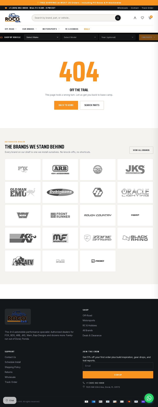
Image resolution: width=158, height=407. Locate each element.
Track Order (147, 8)
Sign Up (118, 374)
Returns (8, 372)
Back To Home (66, 105)
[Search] (118, 18)
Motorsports (50, 29)
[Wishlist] (142, 18)
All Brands (88, 330)
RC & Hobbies (71, 29)
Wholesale (122, 8)
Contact (135, 8)
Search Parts (91, 105)
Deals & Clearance (92, 335)
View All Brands (141, 150)
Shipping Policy (13, 367)
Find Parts (147, 37)
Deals (87, 29)
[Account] (135, 18)
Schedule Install (13, 362)
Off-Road (9, 29)
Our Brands (28, 29)
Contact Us (10, 357)
